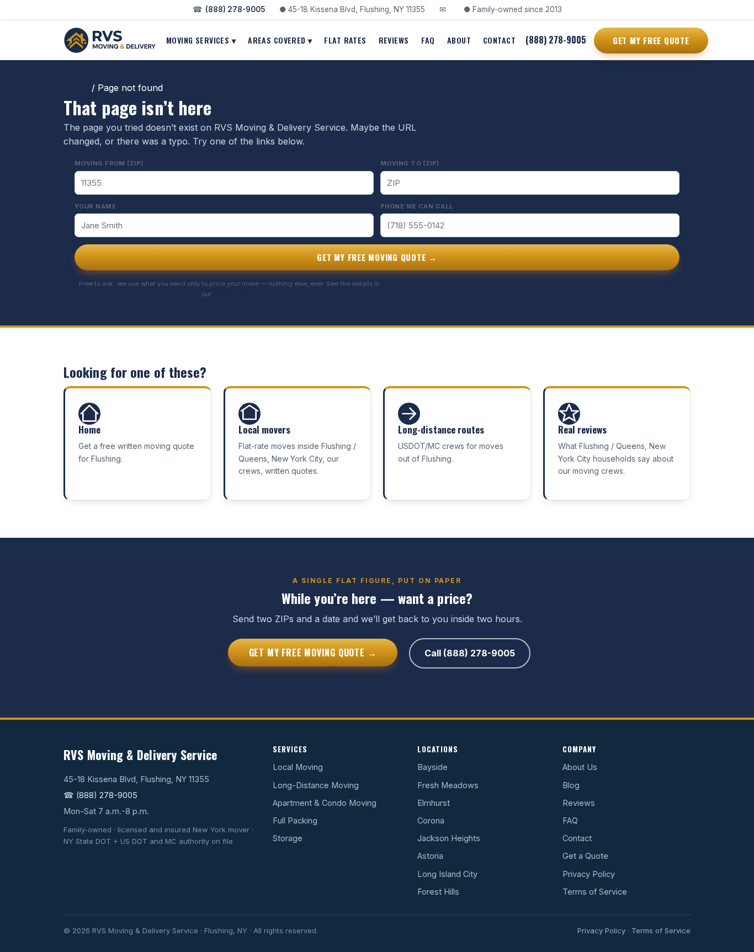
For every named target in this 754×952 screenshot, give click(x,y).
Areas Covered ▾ (280, 39)
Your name (95, 206)
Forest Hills (438, 891)
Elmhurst (433, 802)
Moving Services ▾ (201, 39)
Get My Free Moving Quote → (313, 652)
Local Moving (298, 767)
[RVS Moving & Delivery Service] (109, 40)
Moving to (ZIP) (410, 163)
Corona (430, 820)
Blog (571, 785)
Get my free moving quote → (377, 257)
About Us (579, 767)
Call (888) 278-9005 (469, 653)
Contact (499, 39)
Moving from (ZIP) (109, 163)
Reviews (394, 39)
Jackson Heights (448, 838)
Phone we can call (416, 206)
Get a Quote (585, 855)
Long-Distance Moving (316, 785)
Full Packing (295, 820)
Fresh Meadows (448, 785)
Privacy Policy (234, 294)
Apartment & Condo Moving (324, 802)
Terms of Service (594, 891)
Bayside (432, 767)
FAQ (428, 39)
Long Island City (447, 874)
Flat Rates (345, 39)
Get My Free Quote (651, 40)
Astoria (430, 855)
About (459, 39)
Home (76, 87)
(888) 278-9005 (235, 9)
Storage (287, 838)
